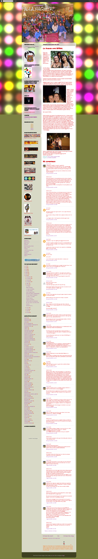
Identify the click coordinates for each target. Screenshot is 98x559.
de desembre (28, 277)
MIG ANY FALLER (27, 371)
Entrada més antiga (69, 536)
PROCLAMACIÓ (26, 395)
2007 (26, 275)
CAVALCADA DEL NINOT (28, 330)
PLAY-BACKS (26, 388)
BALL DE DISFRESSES (28, 323)
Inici (58, 536)
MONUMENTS (26, 373)
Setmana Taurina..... (29, 298)
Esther (47, 271)
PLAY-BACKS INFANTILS (28, 390)
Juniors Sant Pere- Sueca (28, 250)
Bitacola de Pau (27, 242)
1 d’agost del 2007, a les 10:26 (51, 465)
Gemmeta (48, 281)
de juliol (27, 284)
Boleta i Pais (26, 243)
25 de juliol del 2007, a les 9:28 (51, 219)
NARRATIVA (26, 377)
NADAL (25, 374)
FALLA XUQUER (37, 8)
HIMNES (25, 363)
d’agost (27, 283)
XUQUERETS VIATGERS (28, 423)
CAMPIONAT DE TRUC (28, 326)
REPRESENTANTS (27, 402)
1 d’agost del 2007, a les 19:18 (51, 488)
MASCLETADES (26, 369)
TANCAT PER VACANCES (28, 413)
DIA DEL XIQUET (27, 344)
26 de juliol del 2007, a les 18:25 (51, 299)
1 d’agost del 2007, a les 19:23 (51, 503)
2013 (26, 266)
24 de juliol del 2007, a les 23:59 (51, 204)
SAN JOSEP (26, 409)
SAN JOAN (26, 407)
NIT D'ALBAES (26, 380)
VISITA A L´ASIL (27, 419)
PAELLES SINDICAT (27, 385)
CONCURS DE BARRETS (28, 336)
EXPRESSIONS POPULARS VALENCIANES (31, 356)
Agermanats (26, 240)
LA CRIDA (26, 366)
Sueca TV (25, 255)
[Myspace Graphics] (56, 544)
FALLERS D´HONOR (27, 358)
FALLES (25, 359)
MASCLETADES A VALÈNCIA (29, 370)
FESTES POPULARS (27, 360)
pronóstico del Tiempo (30, 117)
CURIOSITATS (26, 341)
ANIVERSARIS (26, 320)
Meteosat (26, 253)
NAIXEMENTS (26, 376)
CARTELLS (26, 329)
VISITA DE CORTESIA (27, 420)
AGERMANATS (26, 319)
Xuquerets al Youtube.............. (30, 299)
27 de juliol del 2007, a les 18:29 (51, 423)
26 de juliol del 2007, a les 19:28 (51, 309)
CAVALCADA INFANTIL (28, 331)
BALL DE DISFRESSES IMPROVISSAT (30, 324)
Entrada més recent (48, 536)
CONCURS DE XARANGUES (28, 338)
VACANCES (26, 417)
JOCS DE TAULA (27, 365)
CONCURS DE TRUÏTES (28, 337)
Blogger (63, 555)
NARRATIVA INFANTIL (28, 378)
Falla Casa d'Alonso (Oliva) (29, 246)
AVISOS (25, 322)
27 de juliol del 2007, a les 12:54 (51, 415)
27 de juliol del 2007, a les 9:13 (51, 321)
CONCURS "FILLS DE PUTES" (29, 334)
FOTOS (25, 362)
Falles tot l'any (27, 247)
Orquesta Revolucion (27, 254)
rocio (47, 208)
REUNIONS (26, 403)
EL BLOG (25, 345)
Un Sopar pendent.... (29, 290)
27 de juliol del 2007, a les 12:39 (51, 394)
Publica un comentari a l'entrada (50, 531)
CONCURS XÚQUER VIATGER (29, 340)
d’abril (27, 310)
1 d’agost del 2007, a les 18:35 (51, 478)
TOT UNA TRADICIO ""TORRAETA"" (32, 295)
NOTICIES (25, 381)
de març (27, 312)
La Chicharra (26, 251)
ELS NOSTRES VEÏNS (27, 348)
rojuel (47, 239)
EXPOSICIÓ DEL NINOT (28, 355)
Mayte (47, 164)
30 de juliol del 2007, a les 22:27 (51, 456)
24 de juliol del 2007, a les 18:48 (51, 187)
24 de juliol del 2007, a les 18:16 (51, 173)
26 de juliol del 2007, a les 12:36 (51, 268)
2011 (26, 269)
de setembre (28, 281)
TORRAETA (26, 414)
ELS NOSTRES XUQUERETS (51, 157)
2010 (26, 270)
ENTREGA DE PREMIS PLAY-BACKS (30, 352)
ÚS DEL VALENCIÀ (27, 416)
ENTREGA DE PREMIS (28, 351)
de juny (27, 307)
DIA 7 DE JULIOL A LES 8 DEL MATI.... (32, 302)
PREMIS (25, 391)
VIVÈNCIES (26, 421)
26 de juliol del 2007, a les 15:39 (51, 277)
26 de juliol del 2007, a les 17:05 (51, 289)
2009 (26, 272)
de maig (27, 309)
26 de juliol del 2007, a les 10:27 (51, 260)
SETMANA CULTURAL (28, 412)
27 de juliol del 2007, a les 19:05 (51, 433)
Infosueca (26, 248)
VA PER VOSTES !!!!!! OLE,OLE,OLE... (32, 301)
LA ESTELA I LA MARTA (30, 296)
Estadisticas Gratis (31, 47)
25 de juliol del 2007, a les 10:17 (51, 235)
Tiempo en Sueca (27, 119)
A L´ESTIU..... (28, 286)
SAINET (25, 405)
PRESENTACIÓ (26, 392)
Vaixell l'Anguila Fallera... (30, 292)
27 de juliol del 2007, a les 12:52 (51, 407)
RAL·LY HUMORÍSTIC (27, 396)
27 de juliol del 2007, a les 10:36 (51, 337)
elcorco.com (26, 244)
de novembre (28, 278)
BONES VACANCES (29, 287)
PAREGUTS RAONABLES (28, 387)
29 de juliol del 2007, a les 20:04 (51, 440)
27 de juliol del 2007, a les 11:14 (51, 358)
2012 (26, 267)
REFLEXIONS (26, 399)
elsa (47, 264)
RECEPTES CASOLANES (28, 398)
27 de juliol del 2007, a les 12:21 (51, 382)
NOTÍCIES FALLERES (27, 384)
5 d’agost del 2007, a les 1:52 (51, 528)
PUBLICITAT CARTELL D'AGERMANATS (32, 293)
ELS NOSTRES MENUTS (28, 347)
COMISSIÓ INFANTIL (27, 333)
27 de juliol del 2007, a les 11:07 (51, 348)
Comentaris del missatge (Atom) (54, 538)
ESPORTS (25, 354)
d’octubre (28, 280)
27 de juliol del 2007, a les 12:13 (51, 366)
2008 (26, 274)
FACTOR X (28, 304)
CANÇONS (26, 327)
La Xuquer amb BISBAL (30, 289)
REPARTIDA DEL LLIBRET (28, 401)
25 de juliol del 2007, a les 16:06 (51, 249)
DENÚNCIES (26, 342)
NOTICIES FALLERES (27, 383)
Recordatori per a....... (29, 305)
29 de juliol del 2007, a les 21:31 (51, 449)
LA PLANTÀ (26, 367)
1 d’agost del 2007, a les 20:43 (51, 519)
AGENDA (25, 318)
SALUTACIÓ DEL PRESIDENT (29, 406)
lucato (53, 555)
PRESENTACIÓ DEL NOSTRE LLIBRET (30, 394)
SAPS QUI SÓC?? (27, 410)
